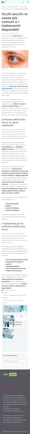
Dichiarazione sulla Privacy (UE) (12, 387)
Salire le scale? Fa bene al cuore (12, 347)
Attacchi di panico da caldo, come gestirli (14, 350)
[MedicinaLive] (4, 2)
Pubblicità (6, 390)
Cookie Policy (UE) (8, 384)
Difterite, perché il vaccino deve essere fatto (20, 336)
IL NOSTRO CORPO (12, 7)
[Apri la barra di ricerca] (23, 2)
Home (3, 7)
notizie (6, 293)
